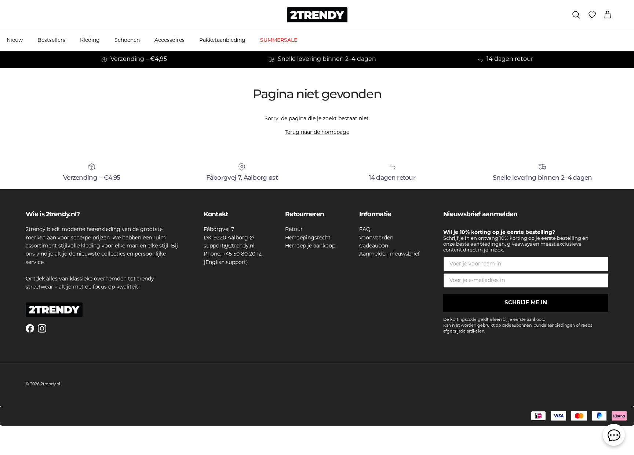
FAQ (365, 229)
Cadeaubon (373, 246)
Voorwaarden (376, 238)
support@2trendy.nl (229, 246)
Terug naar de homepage (317, 132)
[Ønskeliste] (592, 15)
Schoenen (127, 40)
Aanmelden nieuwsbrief (389, 254)
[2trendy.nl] (317, 14)
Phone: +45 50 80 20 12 (233, 254)
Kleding (90, 40)
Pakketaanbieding (222, 40)
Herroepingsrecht (308, 238)
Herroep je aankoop (310, 246)
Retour (294, 229)
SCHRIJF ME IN (525, 303)
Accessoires (169, 40)
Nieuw (15, 40)
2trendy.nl (50, 384)
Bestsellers (51, 40)
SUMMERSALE (278, 40)
